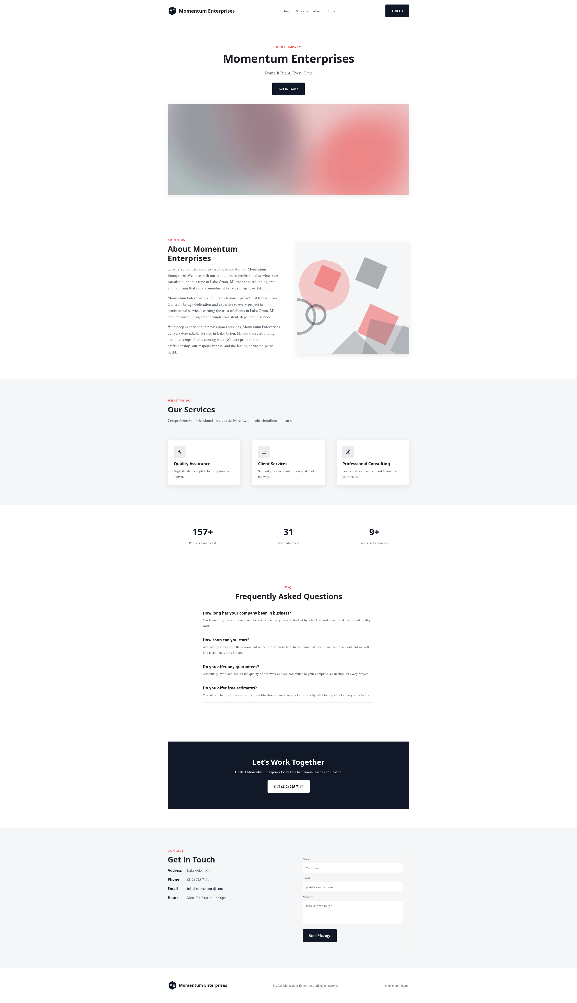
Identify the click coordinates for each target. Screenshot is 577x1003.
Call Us (397, 10)
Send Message (319, 935)
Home (287, 11)
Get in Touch (288, 88)
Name (306, 859)
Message (308, 897)
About (317, 11)
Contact (332, 11)
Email (306, 878)
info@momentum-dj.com (205, 888)
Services (302, 11)
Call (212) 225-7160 (288, 786)
